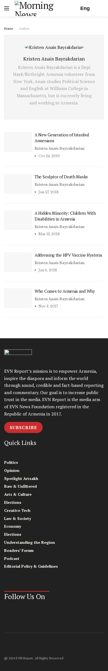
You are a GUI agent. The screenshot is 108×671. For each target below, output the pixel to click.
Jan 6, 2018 (47, 270)
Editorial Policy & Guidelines (31, 566)
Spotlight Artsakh (21, 478)
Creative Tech (17, 510)
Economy (12, 526)
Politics (11, 462)
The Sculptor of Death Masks (61, 176)
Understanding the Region (29, 542)
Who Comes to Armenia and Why (65, 291)
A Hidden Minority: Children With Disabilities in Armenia (65, 216)
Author (24, 28)
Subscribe (23, 427)
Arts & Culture (18, 494)
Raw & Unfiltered (20, 486)
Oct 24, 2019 (49, 156)
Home (8, 28)
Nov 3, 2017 (48, 306)
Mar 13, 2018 (49, 234)
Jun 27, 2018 (48, 192)
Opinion (11, 470)
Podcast (11, 558)
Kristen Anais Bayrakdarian (59, 148)
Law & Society (17, 518)
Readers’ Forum (19, 550)
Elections (12, 502)
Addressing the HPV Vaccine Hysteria (68, 255)
